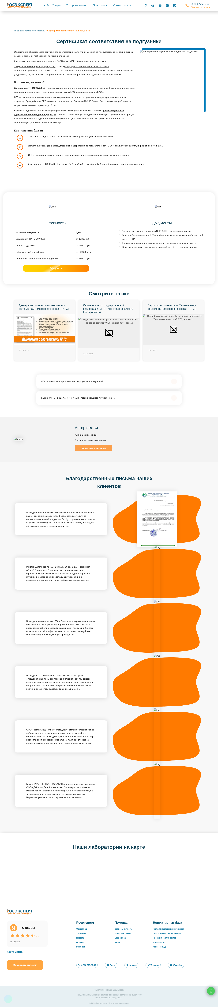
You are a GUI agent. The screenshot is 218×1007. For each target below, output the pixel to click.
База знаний (120, 938)
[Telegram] (152, 5)
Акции (117, 942)
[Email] (160, 5)
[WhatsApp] (167, 5)
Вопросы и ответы (123, 929)
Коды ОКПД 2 (159, 942)
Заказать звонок (200, 7)
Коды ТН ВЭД (159, 947)
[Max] (174, 5)
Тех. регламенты (76, 5)
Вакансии (80, 947)
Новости (80, 938)
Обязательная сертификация (167, 933)
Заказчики (81, 933)
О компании (81, 929)
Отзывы (80, 942)
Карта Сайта (15, 952)
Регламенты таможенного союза (168, 929)
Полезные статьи (123, 933)
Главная (18, 30)
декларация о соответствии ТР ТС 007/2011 (86, 66)
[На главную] (19, 5)
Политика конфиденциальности (109, 990)
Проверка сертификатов (164, 938)
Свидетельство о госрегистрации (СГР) (34, 66)
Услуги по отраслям (35, 30)
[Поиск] (146, 5)
